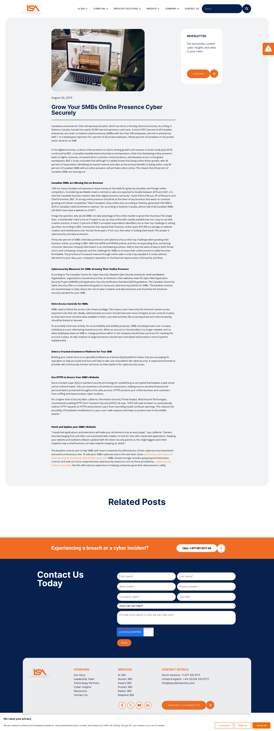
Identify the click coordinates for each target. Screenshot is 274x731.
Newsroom (80, 690)
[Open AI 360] (86, 8)
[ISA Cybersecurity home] (40, 672)
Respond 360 (126, 694)
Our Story (79, 675)
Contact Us (80, 694)
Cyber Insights (82, 686)
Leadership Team (84, 679)
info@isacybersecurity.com (178, 683)
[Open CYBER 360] (107, 8)
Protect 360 (125, 686)
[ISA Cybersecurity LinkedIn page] (147, 705)
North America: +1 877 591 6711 (181, 675)
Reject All (242, 725)
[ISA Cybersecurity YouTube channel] (139, 705)
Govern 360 (125, 679)
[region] (137, 723)
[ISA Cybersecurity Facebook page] (122, 705)
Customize (224, 725)
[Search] (246, 8)
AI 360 (122, 675)
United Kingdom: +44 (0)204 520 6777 (185, 679)
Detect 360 (124, 690)
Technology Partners (86, 683)
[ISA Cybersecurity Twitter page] (130, 705)
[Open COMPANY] (178, 8)
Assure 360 (124, 683)
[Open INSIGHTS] (158, 8)
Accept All (261, 725)
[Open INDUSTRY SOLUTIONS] (140, 8)
